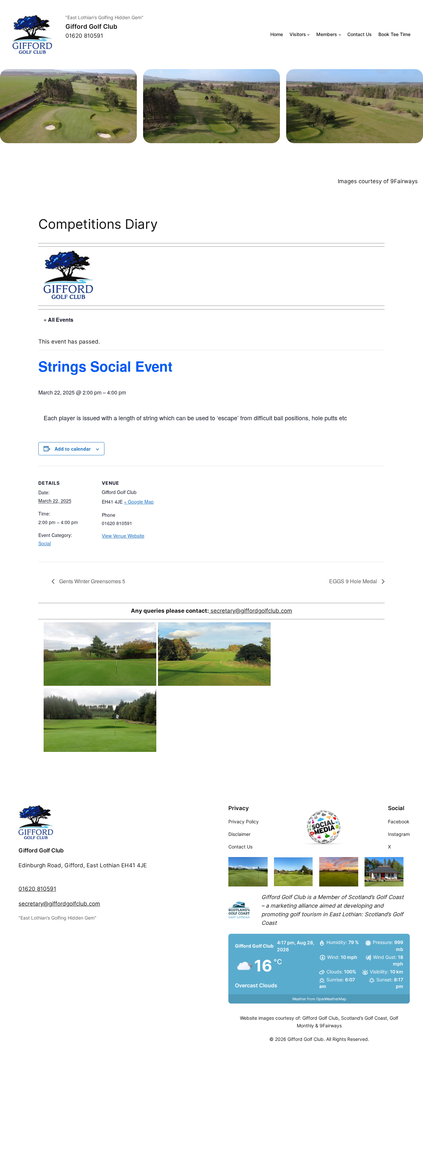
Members (326, 34)
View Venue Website (123, 535)
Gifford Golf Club (91, 26)
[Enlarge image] (128, 77)
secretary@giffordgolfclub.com (250, 610)
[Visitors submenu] (308, 34)
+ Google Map (139, 501)
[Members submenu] (339, 34)
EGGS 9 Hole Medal (353, 581)
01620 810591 (37, 888)
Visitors (297, 34)
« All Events (58, 319)
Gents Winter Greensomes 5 (91, 581)
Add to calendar (73, 448)
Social (44, 543)
